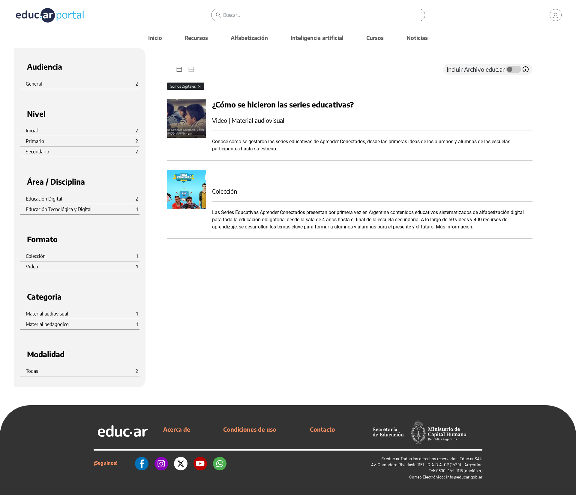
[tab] (179, 69)
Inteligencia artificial (317, 37)
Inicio (155, 37)
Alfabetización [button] (249, 37)
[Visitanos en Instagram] (161, 462)
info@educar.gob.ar (464, 476)
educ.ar (393, 458)
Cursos (375, 37)
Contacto (322, 429)
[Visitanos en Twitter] (181, 462)
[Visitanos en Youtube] (200, 462)
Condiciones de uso (249, 429)
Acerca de (176, 429)
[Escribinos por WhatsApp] (219, 462)
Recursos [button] (196, 37)
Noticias (417, 37)
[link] (556, 15)
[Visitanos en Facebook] (141, 462)
